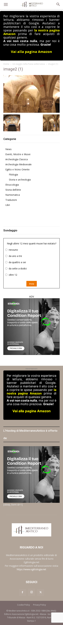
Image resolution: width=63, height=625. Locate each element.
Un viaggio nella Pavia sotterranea (28, 64)
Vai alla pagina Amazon (31, 51)
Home (6, 64)
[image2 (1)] (31, 93)
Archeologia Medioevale (18, 164)
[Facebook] (22, 592)
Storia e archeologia (20, 179)
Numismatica (12, 194)
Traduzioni (11, 199)
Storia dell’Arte (13, 189)
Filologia (13, 174)
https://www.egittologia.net (31, 569)
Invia (31, 283)
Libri (7, 205)
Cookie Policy (23, 604)
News (8, 149)
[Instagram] (31, 592)
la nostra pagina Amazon (31, 391)
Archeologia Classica (16, 159)
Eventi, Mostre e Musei (17, 154)
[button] (5, 4)
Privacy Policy (39, 604)
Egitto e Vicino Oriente (17, 169)
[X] (40, 592)
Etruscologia (12, 184)
